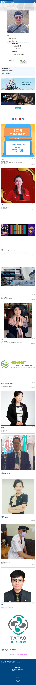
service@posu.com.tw (16, 662)
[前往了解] (18, 140)
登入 (19, 677)
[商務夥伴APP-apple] (21, 672)
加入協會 (17, 677)
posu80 (10, 662)
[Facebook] (17, 681)
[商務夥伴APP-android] (15, 672)
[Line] (19, 681)
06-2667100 (13, 661)
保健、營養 (33, 6)
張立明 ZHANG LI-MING (16, 40)
